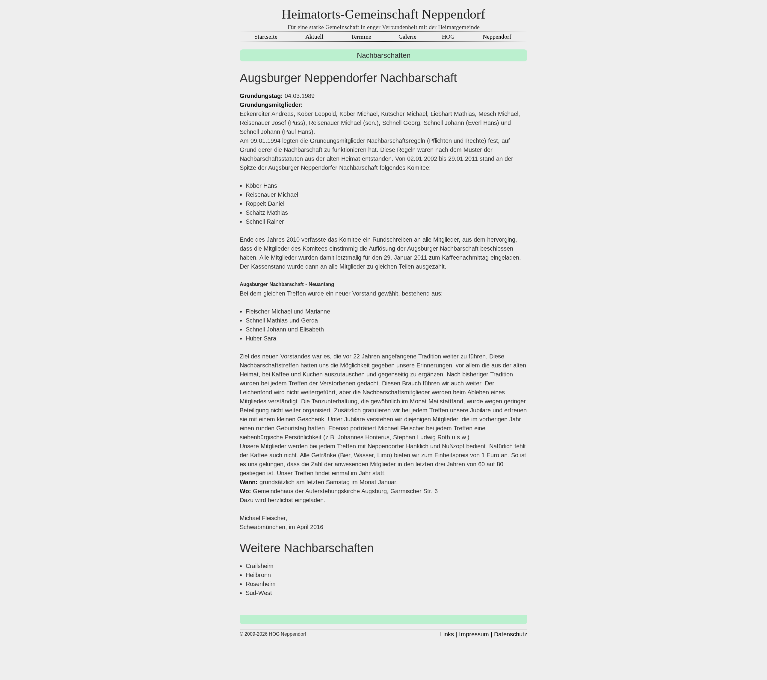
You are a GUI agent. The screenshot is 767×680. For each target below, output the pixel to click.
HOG (448, 36)
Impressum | (475, 634)
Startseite (265, 36)
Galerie (407, 36)
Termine (361, 36)
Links (447, 634)
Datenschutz (510, 634)
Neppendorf (497, 36)
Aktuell (314, 36)
